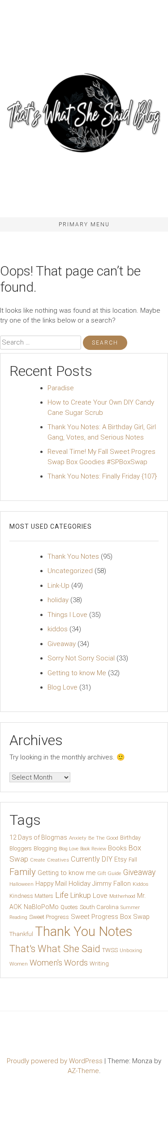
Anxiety (77, 838)
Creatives (58, 860)
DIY (107, 859)
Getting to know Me (76, 673)
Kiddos (140, 884)
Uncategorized (70, 571)
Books (117, 848)
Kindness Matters (31, 895)
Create (37, 860)
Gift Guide (109, 873)
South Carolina (99, 907)
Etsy (120, 859)
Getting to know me (66, 873)
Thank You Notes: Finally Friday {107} (102, 476)
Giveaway (61, 644)
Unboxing (131, 950)
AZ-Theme (83, 1071)
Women (18, 964)
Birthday (130, 837)
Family (22, 872)
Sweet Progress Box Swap (110, 917)
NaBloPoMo (41, 906)
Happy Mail (51, 883)
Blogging (45, 848)
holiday (58, 600)
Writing (99, 963)
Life (62, 895)
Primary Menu (84, 224)
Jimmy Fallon (111, 884)
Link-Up (58, 586)
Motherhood (122, 896)
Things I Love (67, 615)
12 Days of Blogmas (38, 837)
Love (100, 896)
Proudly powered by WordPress (55, 1061)
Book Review (93, 849)
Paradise (60, 388)
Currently (85, 859)
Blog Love (62, 687)
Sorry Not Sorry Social (81, 658)
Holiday (79, 884)
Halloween (21, 884)
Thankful (21, 934)
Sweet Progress (49, 917)
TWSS (110, 950)
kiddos (57, 629)
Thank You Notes (73, 556)
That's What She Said (54, 948)
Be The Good (103, 838)
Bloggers (20, 848)
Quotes (69, 907)
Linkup (80, 895)
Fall (133, 859)
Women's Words (59, 962)
